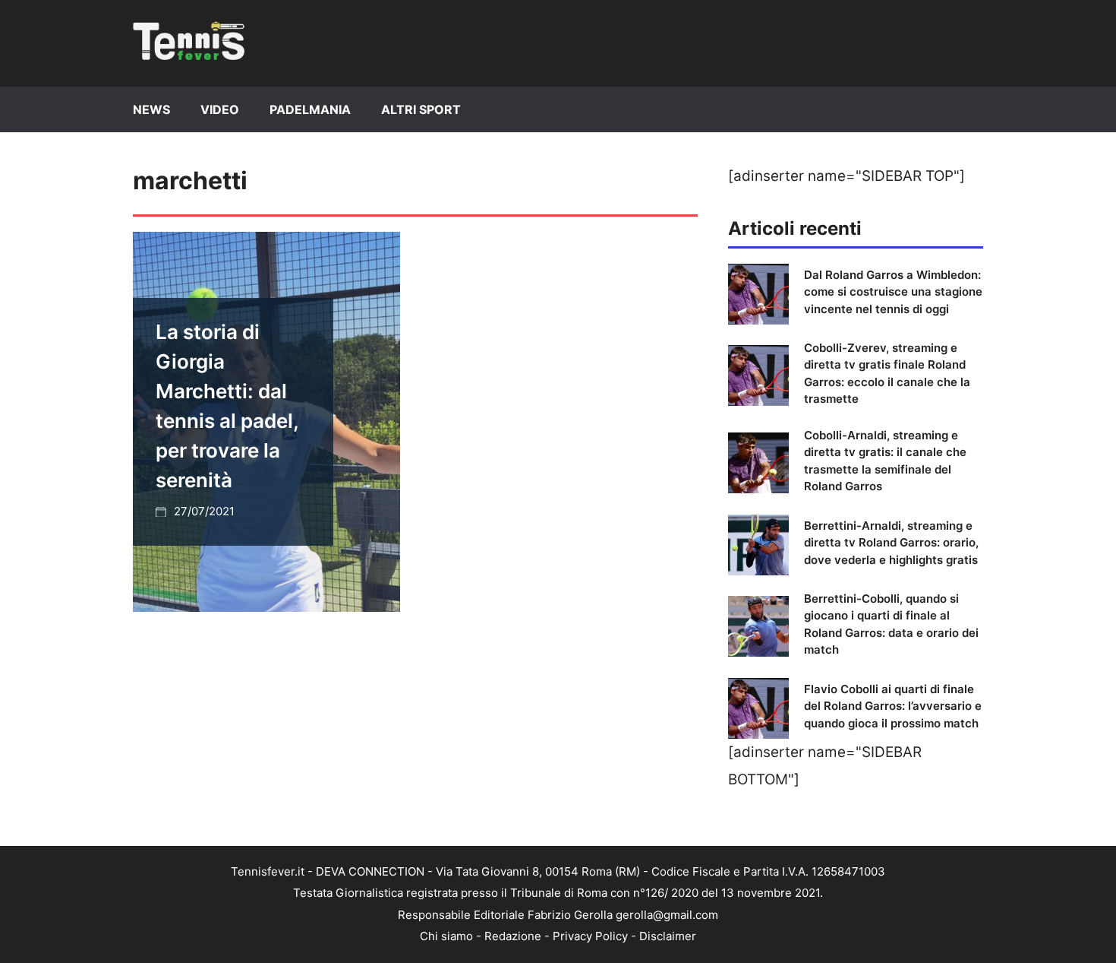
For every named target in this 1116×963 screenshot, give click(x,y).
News (151, 109)
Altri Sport (421, 109)
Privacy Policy (590, 936)
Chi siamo (446, 936)
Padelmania (310, 109)
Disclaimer (667, 936)
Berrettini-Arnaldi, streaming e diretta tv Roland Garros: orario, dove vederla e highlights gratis (891, 542)
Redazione (512, 936)
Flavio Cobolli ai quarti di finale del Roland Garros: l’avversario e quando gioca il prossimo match (893, 706)
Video (219, 109)
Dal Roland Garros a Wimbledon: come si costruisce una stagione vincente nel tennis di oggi (893, 292)
